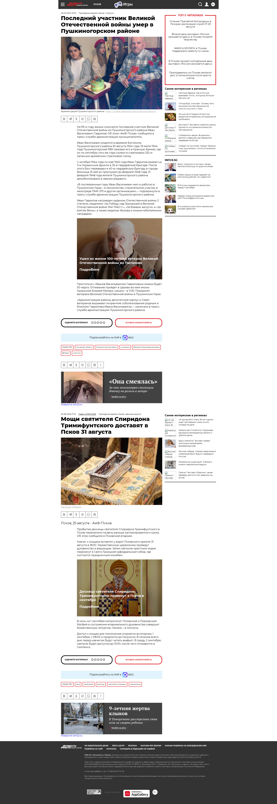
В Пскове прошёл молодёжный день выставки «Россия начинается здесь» (190, 62)
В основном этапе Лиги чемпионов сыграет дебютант (195, 207)
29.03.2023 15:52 (68, 13)
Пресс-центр (118, 746)
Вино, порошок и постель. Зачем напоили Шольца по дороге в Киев (195, 165)
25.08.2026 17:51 (68, 414)
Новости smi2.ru (71, 404)
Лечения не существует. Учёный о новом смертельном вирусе (195, 463)
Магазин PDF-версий (151, 746)
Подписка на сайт (93, 749)
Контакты (111, 749)
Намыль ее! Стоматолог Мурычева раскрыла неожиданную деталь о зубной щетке (196, 432)
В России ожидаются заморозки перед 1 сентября (194, 186)
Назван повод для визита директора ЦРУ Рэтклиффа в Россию (196, 197)
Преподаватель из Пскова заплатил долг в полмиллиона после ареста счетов (190, 75)
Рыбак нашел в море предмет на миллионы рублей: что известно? (194, 176)
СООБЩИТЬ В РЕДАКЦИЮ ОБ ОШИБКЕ (137, 749)
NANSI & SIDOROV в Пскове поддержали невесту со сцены (190, 49)
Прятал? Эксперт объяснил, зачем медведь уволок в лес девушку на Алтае (196, 475)
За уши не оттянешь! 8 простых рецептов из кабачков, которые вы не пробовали (197, 116)
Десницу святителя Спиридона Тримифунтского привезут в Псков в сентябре (112, 596)
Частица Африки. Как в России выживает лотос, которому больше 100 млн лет (196, 95)
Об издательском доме (96, 746)
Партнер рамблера (112, 792)
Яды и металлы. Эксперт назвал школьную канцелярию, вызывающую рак (194, 443)
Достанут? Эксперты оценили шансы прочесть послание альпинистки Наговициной (197, 127)
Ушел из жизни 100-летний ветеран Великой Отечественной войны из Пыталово (119, 261)
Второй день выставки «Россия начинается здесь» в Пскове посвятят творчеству (190, 37)
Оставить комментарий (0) (138, 323)
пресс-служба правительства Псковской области (131, 111)
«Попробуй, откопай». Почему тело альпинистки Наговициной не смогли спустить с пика (196, 106)
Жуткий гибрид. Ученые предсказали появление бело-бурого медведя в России (197, 454)
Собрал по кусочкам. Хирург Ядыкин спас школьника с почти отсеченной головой (197, 148)
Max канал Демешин (71, 507)
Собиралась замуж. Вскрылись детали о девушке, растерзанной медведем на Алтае (195, 138)
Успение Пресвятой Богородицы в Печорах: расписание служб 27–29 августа (190, 24)
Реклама (132, 746)
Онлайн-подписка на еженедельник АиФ (185, 746)
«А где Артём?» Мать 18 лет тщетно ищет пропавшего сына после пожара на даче (196, 422)
